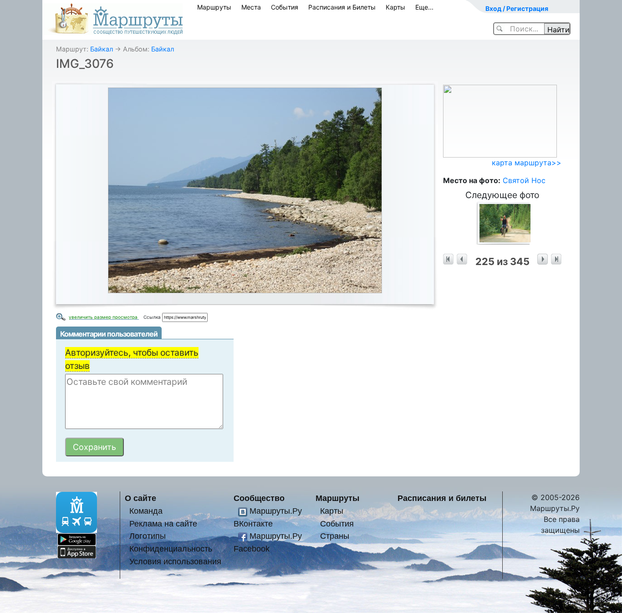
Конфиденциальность (170, 548)
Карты (395, 7)
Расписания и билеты (442, 498)
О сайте (140, 498)
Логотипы (147, 536)
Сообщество (259, 498)
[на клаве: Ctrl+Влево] (462, 259)
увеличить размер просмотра (104, 317)
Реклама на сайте (163, 523)
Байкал (101, 49)
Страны (334, 536)
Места (251, 7)
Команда (146, 511)
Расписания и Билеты (342, 7)
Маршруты (214, 7)
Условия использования (175, 561)
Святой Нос (524, 180)
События (284, 7)
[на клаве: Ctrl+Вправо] (542, 259)
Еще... (424, 7)
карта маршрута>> (526, 162)
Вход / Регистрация (516, 8)
